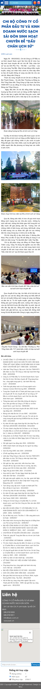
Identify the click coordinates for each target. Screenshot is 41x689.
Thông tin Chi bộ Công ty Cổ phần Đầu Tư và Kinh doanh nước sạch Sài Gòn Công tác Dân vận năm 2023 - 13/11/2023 (21, 503)
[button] (20, 645)
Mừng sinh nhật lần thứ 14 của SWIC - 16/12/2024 (19, 413)
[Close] (30, 632)
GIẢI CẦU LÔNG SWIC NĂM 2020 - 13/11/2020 (19, 573)
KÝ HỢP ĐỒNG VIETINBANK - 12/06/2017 (17, 540)
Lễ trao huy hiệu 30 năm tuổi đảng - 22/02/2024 (18, 490)
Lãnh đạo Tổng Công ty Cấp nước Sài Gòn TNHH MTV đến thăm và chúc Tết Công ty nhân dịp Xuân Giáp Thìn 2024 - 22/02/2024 (21, 458)
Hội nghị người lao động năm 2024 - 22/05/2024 (19, 443)
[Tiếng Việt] (35, 4)
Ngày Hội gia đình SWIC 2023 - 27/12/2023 (17, 471)
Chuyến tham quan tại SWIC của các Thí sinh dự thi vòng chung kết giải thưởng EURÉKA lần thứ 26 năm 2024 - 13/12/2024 (20, 418)
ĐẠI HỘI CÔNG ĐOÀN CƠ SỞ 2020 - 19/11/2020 (19, 570)
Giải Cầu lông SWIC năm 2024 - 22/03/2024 (17, 451)
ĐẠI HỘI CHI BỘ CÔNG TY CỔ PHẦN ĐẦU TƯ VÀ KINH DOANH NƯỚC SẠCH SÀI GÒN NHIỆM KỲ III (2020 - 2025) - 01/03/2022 (20, 510)
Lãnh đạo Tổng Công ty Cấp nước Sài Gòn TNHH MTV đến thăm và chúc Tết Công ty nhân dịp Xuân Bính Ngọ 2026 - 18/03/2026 (21, 372)
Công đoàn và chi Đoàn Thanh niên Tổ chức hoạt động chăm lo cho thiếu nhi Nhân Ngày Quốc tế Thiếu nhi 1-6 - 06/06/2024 (21, 438)
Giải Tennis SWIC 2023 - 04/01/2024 (15, 498)
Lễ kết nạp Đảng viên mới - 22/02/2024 (16, 453)
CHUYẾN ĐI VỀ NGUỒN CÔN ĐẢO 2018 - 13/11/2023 (21, 533)
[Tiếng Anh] (38, 4)
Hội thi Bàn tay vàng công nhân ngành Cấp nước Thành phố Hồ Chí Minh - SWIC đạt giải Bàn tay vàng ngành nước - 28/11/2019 (20, 583)
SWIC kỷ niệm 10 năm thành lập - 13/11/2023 (18, 558)
